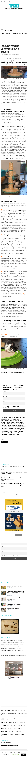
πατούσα (20, 431)
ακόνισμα (22, 417)
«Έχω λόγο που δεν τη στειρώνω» (8, 640)
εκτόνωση (21, 423)
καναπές (14, 425)
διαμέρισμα (14, 423)
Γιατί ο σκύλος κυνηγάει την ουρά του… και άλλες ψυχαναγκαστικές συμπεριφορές (12, 484)
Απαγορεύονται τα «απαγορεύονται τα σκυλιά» (11, 650)
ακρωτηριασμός (5, 419)
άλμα (18, 419)
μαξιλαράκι (17, 428)
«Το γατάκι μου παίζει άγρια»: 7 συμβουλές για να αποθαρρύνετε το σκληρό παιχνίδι (13, 467)
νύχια (8, 429)
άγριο (5, 417)
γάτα (12, 422)
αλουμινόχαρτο (5, 420)
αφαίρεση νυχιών (5, 422)
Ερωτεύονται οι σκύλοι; (13, 608)
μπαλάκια (3, 429)
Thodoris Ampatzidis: (6, 713)
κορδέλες (20, 425)
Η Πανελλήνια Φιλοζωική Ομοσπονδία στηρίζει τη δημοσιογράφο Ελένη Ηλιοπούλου (16, 593)
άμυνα (12, 420)
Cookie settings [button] (15, 754)
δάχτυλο (3, 423)
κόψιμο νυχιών (17, 426)
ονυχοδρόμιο (4, 431)
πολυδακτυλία (9, 432)
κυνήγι (24, 426)
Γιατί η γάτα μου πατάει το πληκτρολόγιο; (12, 372)
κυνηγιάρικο (4, 428)
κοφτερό (10, 426)
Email (4, 401)
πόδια (2, 432)
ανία (16, 420)
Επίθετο (5, 396)
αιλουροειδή (15, 417)
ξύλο (20, 429)
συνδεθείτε (17, 494)
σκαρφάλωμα (17, 432)
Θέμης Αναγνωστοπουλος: (8, 718)
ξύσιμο (24, 429)
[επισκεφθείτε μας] (14, 670)
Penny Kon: (4, 725)
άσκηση (20, 420)
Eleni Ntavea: (4, 722)
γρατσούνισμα (19, 422)
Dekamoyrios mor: (5, 710)
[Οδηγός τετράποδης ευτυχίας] (14, 7)
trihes (7, 54)
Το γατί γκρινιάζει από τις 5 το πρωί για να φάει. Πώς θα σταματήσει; (12, 478)
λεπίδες (11, 428)
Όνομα (4, 391)
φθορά (10, 434)
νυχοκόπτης (14, 429)
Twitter (7, 2)
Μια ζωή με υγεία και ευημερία (14, 586)
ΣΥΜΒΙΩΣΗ (15, 33)
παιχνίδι (15, 431)
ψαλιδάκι (19, 434)
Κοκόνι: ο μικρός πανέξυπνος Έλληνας (9, 642)
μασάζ (22, 428)
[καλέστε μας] (14, 515)
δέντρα (8, 423)
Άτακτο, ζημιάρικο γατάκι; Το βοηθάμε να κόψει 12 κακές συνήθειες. (14, 472)
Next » (25, 436)
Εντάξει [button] (23, 754)
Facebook (13, 2)
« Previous (3, 436)
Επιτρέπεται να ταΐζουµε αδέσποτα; (9, 644)
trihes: (2, 728)
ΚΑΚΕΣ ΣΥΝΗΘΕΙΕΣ (6, 33)
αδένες (9, 417)
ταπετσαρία (4, 434)
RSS (3, 2)
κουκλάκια (4, 426)
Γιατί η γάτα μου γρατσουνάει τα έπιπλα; (10, 48)
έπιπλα (9, 425)
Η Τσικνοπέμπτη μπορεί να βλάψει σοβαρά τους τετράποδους (16, 603)
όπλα (10, 431)
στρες (23, 432)
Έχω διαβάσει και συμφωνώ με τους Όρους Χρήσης (12, 555)
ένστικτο (3, 425)
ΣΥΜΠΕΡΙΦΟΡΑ (23, 33)
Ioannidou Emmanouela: (7, 734)
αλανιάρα (13, 419)
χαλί (14, 434)
